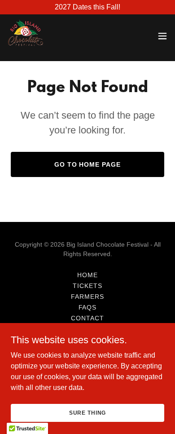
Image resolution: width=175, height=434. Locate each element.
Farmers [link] (87, 296)
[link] (25, 36)
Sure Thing (87, 412)
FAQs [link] (88, 307)
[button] (162, 36)
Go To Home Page (87, 164)
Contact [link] (87, 318)
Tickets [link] (87, 285)
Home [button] (87, 275)
